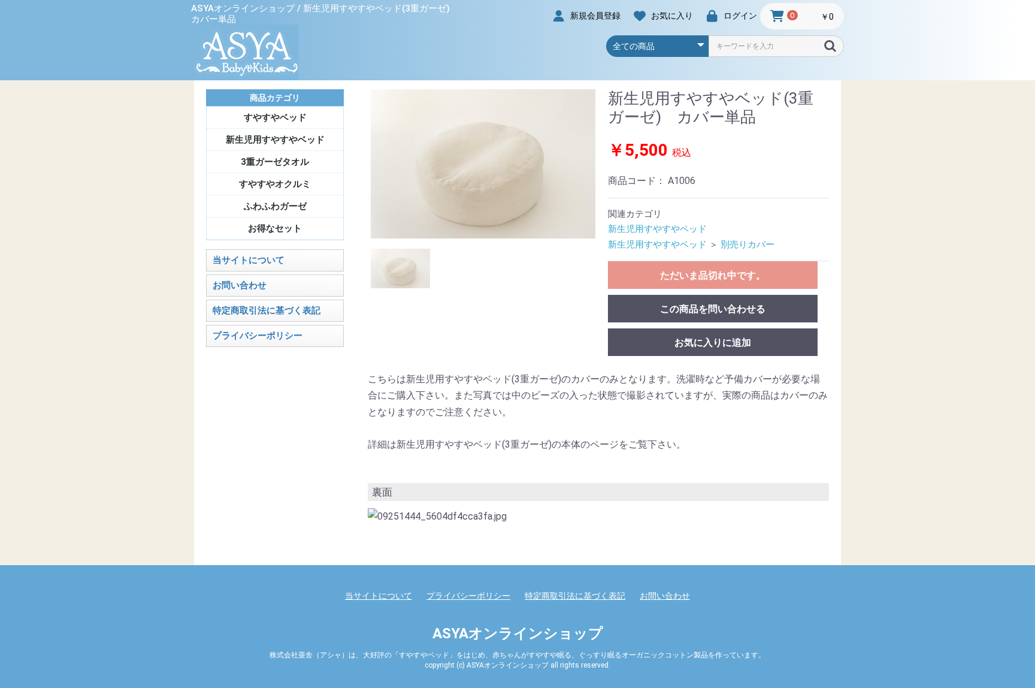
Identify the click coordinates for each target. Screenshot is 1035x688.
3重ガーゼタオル (275, 161)
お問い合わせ (240, 285)
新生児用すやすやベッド (275, 139)
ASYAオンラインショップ (517, 633)
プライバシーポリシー (257, 335)
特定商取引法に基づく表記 (266, 310)
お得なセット (275, 228)
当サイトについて (249, 260)
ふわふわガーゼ (275, 206)
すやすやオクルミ (275, 184)
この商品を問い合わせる (712, 309)
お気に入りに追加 (712, 342)
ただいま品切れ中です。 (712, 275)
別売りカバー (747, 244)
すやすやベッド (275, 117)
